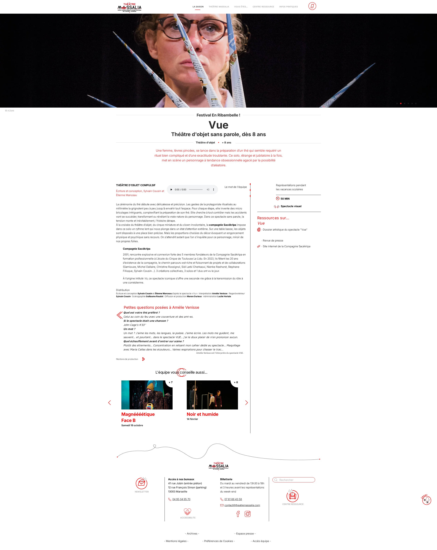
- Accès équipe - (261, 541)
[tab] (397, 103)
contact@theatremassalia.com (242, 505)
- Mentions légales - (176, 541)
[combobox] (293, 479)
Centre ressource (263, 6)
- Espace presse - (245, 533)
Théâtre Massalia (219, 6)
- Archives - (192, 533)
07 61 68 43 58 (233, 499)
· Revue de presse (272, 240)
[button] (109, 402)
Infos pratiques (288, 6)
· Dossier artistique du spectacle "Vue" (284, 229)
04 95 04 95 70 (181, 499)
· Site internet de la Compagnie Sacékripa (286, 246)
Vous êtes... (241, 6)
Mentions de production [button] (127, 359)
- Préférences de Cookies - (218, 541)
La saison (198, 6)
